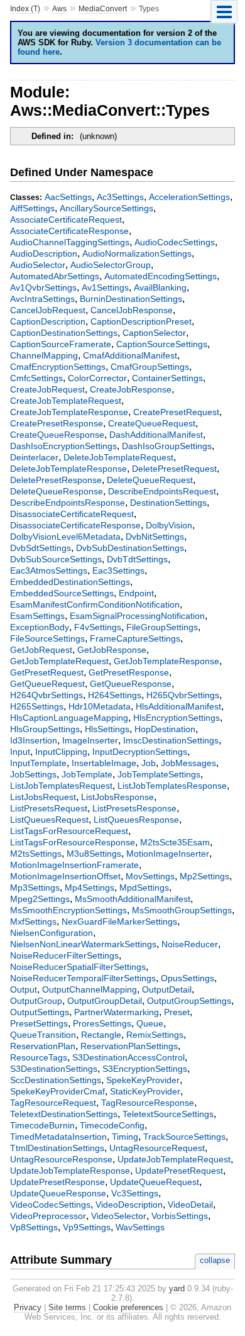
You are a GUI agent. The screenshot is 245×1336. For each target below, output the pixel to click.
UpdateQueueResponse (58, 1193)
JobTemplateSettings (158, 774)
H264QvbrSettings (46, 695)
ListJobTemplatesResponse (172, 786)
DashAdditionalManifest (156, 435)
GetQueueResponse (131, 684)
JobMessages (188, 763)
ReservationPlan (42, 1046)
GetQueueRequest (47, 684)
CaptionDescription (47, 321)
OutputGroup (36, 1001)
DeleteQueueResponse (56, 491)
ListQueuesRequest (49, 820)
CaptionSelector (154, 333)
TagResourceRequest (53, 1103)
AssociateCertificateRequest (66, 219)
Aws (59, 8)
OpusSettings (187, 978)
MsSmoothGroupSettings (182, 910)
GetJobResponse (111, 650)
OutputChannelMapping (89, 989)
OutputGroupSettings (189, 1001)
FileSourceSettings (47, 638)
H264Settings (114, 695)
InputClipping (61, 752)
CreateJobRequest (47, 389)
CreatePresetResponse (56, 423)
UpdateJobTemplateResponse (70, 1171)
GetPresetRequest (47, 672)
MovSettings (150, 876)
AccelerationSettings (189, 197)
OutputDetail (167, 989)
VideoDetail (190, 1205)
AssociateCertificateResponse (69, 231)
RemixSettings (154, 1035)
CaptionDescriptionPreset (141, 321)
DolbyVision (169, 525)
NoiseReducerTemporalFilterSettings (83, 978)
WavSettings (140, 1227)
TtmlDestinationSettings (57, 1148)
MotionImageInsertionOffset (65, 876)
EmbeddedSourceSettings (62, 593)
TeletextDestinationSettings (63, 1114)
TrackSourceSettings (184, 1137)
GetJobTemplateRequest (59, 661)
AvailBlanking (160, 287)
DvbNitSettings (155, 537)
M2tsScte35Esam (175, 842)
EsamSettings (37, 616)
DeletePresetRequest (174, 469)
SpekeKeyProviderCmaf (57, 1091)
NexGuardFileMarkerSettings (119, 921)
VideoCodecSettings (50, 1205)
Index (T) (25, 8)
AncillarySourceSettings (106, 208)
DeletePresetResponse (56, 480)
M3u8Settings (94, 854)
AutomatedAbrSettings (54, 276)
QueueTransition (43, 1035)
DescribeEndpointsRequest (162, 491)
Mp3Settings (35, 887)
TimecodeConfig (112, 1125)
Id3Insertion (33, 740)
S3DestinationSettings (53, 1069)
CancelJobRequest (47, 310)
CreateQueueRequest (151, 423)
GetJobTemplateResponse (166, 661)
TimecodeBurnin (42, 1125)
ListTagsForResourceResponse (72, 842)
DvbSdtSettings (40, 548)
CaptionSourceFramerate (60, 344)
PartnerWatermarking (116, 1012)
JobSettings (33, 774)
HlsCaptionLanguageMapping (69, 718)
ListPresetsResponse (134, 808)
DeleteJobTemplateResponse (68, 469)
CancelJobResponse (131, 310)
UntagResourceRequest (157, 1148)
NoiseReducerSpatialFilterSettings (78, 967)
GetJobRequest (41, 650)
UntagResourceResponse (61, 1159)
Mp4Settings (89, 887)
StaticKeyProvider (145, 1091)
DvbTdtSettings (137, 559)
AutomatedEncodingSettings (160, 276)
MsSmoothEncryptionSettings (68, 910)
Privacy (27, 1307)
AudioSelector (37, 265)
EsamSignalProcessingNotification (137, 616)
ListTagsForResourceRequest (69, 831)
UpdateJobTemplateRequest (174, 1159)
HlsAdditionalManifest (178, 706)
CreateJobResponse (131, 389)
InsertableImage (104, 763)
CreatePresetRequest (176, 412)
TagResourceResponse (147, 1103)
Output (23, 989)
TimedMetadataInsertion (58, 1137)
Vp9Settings (87, 1227)
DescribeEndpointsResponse (67, 503)
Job (148, 763)
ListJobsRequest (43, 797)
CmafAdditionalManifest (130, 355)
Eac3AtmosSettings (48, 570)
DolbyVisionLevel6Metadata (65, 537)
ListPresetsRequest (48, 808)
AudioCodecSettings (174, 242)
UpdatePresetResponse (57, 1182)
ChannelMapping (44, 355)
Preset (177, 1012)
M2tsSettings (36, 854)
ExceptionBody (39, 627)
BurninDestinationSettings (131, 299)
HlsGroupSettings (45, 729)
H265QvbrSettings (182, 695)
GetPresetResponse (129, 672)
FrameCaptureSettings (135, 638)
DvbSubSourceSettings (56, 559)
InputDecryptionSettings (139, 752)
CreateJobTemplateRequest (65, 401)
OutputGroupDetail (104, 1001)
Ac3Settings (120, 197)
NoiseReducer (189, 944)
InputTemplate (38, 763)
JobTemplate (87, 774)
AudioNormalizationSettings (137, 253)
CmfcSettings (36, 378)
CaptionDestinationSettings (63, 333)
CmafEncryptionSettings (58, 367)
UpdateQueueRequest (154, 1182)
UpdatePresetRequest (179, 1171)
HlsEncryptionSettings (176, 718)
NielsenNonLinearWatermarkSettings (83, 944)
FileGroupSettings (162, 627)
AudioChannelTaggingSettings (69, 242)
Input (20, 752)
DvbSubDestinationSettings (130, 548)
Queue (149, 1023)
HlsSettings (107, 729)
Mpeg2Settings (40, 899)
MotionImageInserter (167, 854)
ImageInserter (90, 740)
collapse (215, 1260)
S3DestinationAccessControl (128, 1057)
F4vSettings (97, 627)
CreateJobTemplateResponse (69, 412)
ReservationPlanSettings (129, 1046)
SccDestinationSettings (55, 1080)
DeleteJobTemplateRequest (118, 457)
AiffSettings (32, 208)
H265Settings (36, 706)
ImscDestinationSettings (171, 740)
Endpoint (136, 593)
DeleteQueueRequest (150, 480)
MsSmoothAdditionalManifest (132, 899)
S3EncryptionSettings (144, 1069)
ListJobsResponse (117, 797)
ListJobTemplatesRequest (61, 786)
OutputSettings (39, 1012)
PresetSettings (39, 1023)
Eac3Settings (118, 570)
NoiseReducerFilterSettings (64, 955)
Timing (125, 1137)
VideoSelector (118, 1216)
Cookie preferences (128, 1307)
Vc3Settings (134, 1193)
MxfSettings (33, 921)
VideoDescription (129, 1205)
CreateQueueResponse (57, 435)
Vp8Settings (34, 1227)
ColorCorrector (97, 378)
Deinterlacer (34, 457)
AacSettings (68, 197)
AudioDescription (43, 253)
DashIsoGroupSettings (167, 446)
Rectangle (101, 1035)
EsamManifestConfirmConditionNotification (95, 604)
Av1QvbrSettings (43, 287)
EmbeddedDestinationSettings (70, 582)
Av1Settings (105, 287)
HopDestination (164, 729)
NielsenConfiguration (51, 933)
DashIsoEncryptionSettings (63, 446)
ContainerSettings (167, 378)
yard (177, 1288)
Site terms (67, 1307)
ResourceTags (38, 1057)
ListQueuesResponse (136, 820)
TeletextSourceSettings (168, 1114)
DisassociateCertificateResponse (75, 525)
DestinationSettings (168, 503)
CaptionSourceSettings (161, 344)
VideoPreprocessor (48, 1216)
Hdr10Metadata (99, 706)
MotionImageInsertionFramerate (74, 865)
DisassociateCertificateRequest (72, 514)
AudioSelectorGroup (110, 265)
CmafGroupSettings (150, 367)
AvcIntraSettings (42, 299)
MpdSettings (144, 887)
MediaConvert (103, 8)
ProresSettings (102, 1023)
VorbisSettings (179, 1216)
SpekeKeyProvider (143, 1080)
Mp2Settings (204, 876)
